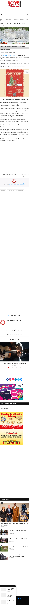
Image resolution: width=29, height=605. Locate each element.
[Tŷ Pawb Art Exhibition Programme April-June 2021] (4, 532)
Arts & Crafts (8, 19)
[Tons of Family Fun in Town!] (3, 589)
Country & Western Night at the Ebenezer (14, 363)
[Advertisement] (15, 10)
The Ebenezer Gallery (16, 65)
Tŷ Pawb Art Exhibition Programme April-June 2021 (18, 531)
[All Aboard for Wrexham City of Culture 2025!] (4, 540)
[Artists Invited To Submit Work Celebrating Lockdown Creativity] (4, 557)
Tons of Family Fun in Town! (10, 589)
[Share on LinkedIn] (14, 315)
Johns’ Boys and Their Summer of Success (11, 595)
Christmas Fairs (10, 190)
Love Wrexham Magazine (8, 25)
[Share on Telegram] (18, 315)
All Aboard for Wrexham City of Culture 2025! (18, 539)
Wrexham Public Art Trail (10, 601)
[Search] (27, 15)
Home (1, 19)
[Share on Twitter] (11, 315)
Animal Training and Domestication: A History (18, 547)
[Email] (20, 598)
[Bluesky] (18, 598)
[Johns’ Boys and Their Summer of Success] (3, 595)
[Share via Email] (19, 315)
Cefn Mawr (3, 190)
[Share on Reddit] (15, 315)
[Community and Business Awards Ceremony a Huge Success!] (14, 512)
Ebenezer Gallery (19, 190)
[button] (1, 355)
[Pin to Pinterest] (12, 315)
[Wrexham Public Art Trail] (3, 602)
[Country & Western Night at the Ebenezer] (14, 352)
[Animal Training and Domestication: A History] (4, 549)
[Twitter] (16, 598)
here (10, 176)
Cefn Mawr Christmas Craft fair (9, 55)
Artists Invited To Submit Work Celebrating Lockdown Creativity (17, 555)
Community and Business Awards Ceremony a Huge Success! (14, 524)
